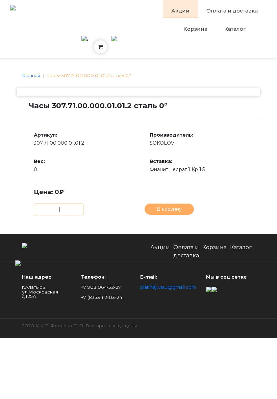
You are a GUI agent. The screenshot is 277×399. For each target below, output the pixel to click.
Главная (31, 75)
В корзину (169, 209)
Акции (180, 10)
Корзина (195, 29)
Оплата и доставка (232, 10)
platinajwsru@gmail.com (168, 287)
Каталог (235, 29)
